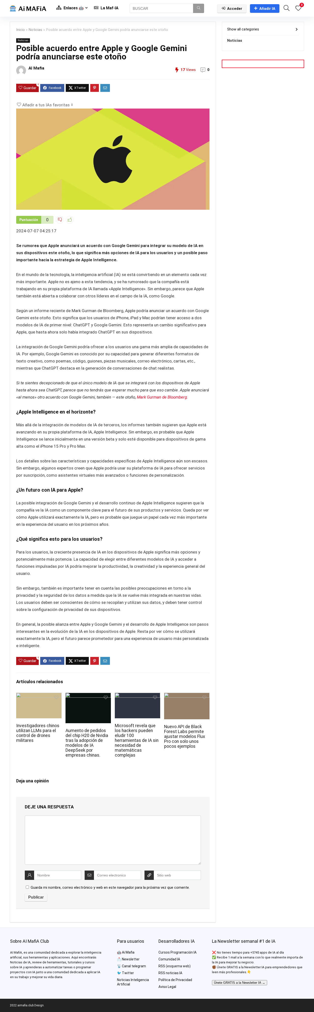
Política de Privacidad (175, 980)
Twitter (128, 973)
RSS (161, 966)
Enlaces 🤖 (73, 8)
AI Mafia (36, 68)
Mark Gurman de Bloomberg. (162, 397)
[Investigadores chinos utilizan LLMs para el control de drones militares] (39, 696)
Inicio (20, 30)
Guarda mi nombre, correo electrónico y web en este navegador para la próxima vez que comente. (110, 887)
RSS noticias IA (170, 973)
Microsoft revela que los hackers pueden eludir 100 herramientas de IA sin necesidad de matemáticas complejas (136, 740)
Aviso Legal (167, 987)
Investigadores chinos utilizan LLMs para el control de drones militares (37, 733)
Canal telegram (134, 966)
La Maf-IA (109, 8)
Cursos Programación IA (177, 952)
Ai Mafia (128, 952)
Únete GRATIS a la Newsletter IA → (239, 982)
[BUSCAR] (198, 8)
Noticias (35, 30)
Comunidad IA (169, 959)
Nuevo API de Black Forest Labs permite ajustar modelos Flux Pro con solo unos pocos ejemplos (184, 736)
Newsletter (131, 959)
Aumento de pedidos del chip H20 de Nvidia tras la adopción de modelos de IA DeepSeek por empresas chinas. (86, 743)
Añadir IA (267, 8)
